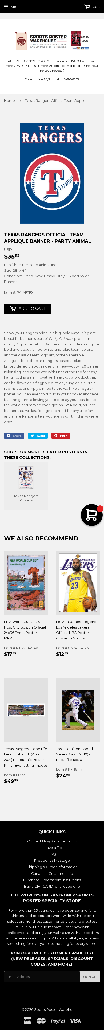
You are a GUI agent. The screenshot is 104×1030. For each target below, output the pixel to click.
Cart (96, 7)
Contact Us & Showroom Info (52, 841)
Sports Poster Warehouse (56, 1009)
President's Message (52, 860)
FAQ (52, 854)
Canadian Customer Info (52, 873)
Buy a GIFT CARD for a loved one (52, 886)
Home (9, 100)
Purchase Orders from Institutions (52, 880)
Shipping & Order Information (52, 867)
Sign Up (90, 977)
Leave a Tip (52, 847)
